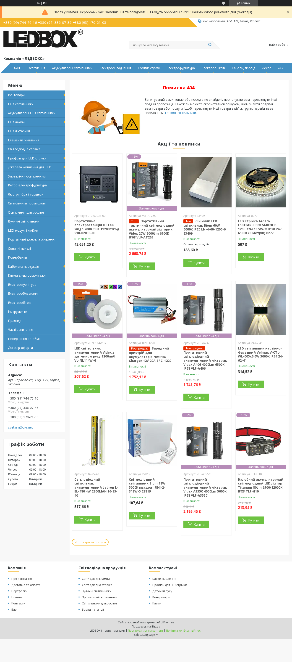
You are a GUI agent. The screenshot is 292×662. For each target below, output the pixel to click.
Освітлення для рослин (26, 212)
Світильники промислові (27, 203)
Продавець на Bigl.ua (146, 626)
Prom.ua (168, 622)
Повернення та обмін (24, 338)
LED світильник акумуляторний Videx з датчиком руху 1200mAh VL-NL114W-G (95, 354)
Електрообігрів (213, 68)
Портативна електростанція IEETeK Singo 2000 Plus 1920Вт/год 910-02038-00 (96, 227)
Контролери (161, 597)
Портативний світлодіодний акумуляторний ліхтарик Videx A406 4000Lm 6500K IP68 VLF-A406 (205, 360)
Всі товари (16, 95)
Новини (17, 597)
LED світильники (21, 104)
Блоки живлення (164, 579)
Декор (266, 68)
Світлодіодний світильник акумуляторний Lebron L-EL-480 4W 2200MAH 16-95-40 (96, 487)
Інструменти (17, 311)
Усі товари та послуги (90, 542)
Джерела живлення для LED (30, 167)
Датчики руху (162, 591)
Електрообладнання (23, 293)
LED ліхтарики (19, 131)
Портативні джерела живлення (32, 239)
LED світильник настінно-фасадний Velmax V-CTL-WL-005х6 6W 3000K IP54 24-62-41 (260, 354)
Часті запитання (20, 329)
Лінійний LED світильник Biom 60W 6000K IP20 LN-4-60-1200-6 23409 (204, 227)
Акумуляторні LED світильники (31, 113)
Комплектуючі (149, 68)
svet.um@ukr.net (20, 427)
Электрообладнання (115, 68)
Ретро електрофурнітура (27, 185)
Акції (17, 68)
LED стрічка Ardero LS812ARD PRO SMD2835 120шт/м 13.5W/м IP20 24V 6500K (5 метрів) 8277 (260, 227)
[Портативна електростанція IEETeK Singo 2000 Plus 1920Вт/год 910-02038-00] (97, 182)
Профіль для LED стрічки (27, 158)
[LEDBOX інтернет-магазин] (43, 40)
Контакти (18, 603)
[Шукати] (209, 45)
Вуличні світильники (23, 221)
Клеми (157, 603)
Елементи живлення (23, 140)
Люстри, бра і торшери (25, 194)
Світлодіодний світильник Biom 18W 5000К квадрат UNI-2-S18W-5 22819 (147, 485)
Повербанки (17, 257)
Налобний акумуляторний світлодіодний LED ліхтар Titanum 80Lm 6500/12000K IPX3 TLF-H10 (260, 485)
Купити (90, 257)
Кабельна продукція (23, 266)
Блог (14, 609)
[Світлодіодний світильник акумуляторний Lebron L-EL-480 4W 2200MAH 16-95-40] (97, 440)
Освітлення (36, 68)
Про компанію (21, 579)
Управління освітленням (27, 176)
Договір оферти (20, 347)
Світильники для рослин (99, 603)
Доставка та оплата (26, 585)
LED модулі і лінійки (23, 230)
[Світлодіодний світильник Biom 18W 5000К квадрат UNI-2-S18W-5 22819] (152, 440)
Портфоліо (19, 591)
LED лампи (16, 122)
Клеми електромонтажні (27, 275)
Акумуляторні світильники (72, 68)
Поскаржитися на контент (145, 631)
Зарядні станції (93, 609)
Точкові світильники (180, 113)
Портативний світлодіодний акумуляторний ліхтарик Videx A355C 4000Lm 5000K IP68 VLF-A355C (205, 487)
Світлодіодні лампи (96, 579)
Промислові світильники (99, 597)
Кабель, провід (243, 68)
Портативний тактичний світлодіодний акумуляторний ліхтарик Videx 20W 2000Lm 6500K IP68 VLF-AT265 (152, 229)
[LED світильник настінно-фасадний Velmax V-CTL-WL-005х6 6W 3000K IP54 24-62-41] (261, 309)
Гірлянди (14, 320)
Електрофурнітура (181, 68)
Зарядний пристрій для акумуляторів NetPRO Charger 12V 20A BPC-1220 (150, 354)
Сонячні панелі (19, 248)
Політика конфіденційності (184, 631)
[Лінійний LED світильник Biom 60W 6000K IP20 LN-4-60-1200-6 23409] (206, 182)
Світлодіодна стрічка (24, 149)
